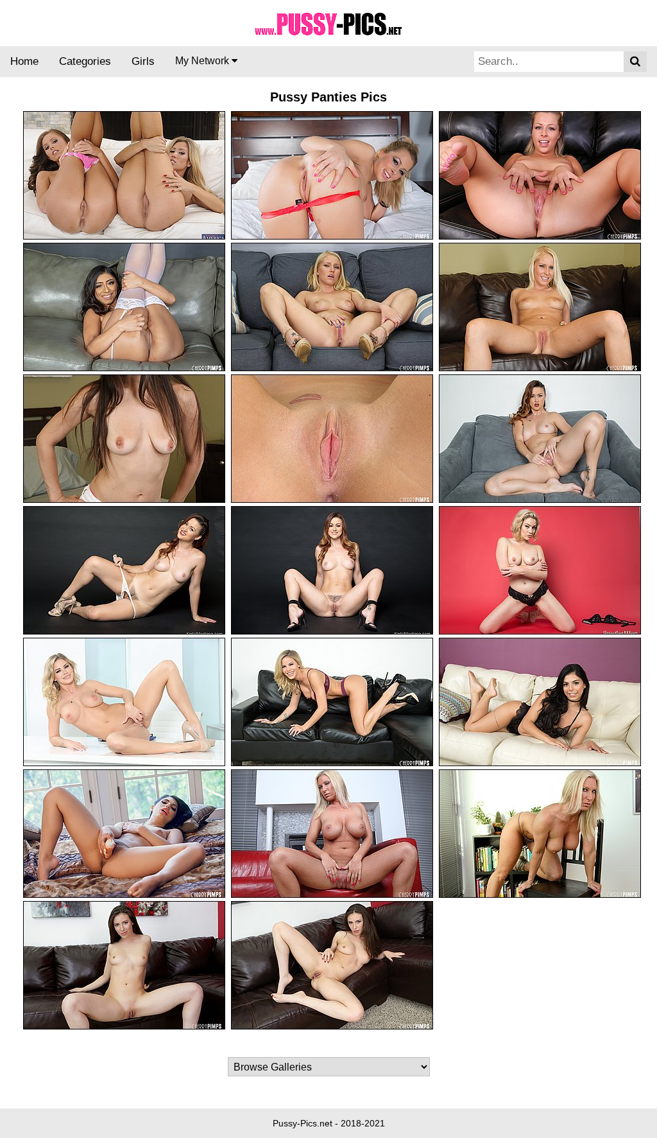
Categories (85, 61)
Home (24, 61)
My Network (203, 60)
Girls (143, 61)
